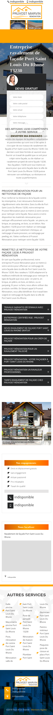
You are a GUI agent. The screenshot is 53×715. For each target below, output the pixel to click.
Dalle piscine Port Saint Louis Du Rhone (10, 610)
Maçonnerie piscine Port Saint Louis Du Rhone (11, 627)
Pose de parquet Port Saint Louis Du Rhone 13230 (27, 623)
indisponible (16, 1)
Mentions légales (39, 709)
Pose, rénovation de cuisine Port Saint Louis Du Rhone (11, 644)
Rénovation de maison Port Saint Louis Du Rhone (28, 643)
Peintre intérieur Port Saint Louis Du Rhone (44, 633)
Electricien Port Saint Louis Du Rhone (44, 617)
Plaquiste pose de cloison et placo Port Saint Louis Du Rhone (45, 653)
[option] (17, 29)
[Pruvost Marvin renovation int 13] (26, 11)
